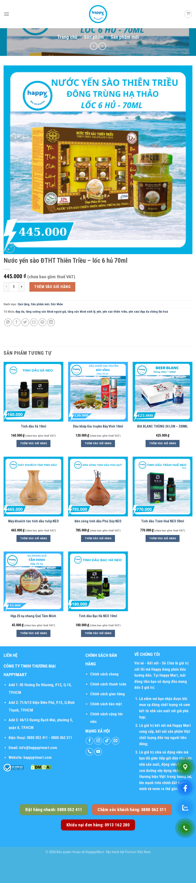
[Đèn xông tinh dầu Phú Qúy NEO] (98, 486)
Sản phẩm (94, 37)
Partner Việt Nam (138, 852)
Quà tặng (23, 304)
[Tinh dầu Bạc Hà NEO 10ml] (98, 581)
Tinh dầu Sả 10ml (33, 426)
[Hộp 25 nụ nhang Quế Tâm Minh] (33, 581)
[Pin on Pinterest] (42, 322)
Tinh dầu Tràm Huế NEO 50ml (162, 521)
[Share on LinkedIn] (51, 322)
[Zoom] (10, 248)
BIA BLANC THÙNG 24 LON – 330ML (162, 426)
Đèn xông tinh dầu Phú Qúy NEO (98, 521)
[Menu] (6, 14)
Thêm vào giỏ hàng (52, 286)
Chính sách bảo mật (106, 704)
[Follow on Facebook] (89, 741)
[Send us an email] (116, 741)
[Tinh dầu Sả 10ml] (33, 392)
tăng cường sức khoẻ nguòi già (46, 311)
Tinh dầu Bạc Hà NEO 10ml (98, 616)
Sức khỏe (57, 304)
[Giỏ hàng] (188, 14)
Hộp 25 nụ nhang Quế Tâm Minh (33, 616)
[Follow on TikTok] (107, 741)
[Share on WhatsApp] (8, 322)
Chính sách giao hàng (107, 694)
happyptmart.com (37, 757)
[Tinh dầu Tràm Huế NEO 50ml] (162, 486)
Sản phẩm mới (125, 37)
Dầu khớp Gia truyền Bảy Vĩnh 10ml (98, 426)
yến (99, 311)
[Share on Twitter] (25, 322)
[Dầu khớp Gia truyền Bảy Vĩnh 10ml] (98, 392)
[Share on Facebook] (17, 322)
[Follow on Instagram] (98, 741)
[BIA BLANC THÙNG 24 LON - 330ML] (162, 392)
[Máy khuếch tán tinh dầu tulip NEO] (33, 486)
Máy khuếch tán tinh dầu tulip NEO (33, 521)
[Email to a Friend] (34, 322)
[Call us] (89, 752)
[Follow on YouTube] (98, 752)
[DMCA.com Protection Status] (41, 767)
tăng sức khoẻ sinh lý (81, 311)
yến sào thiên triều (115, 311)
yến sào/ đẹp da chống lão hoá (148, 311)
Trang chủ (67, 37)
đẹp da (20, 311)
